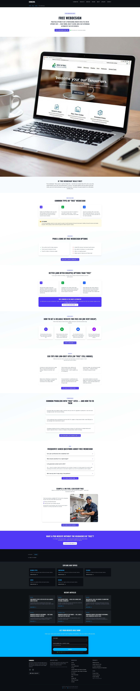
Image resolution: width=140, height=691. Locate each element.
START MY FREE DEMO (69, 543)
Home (30, 5)
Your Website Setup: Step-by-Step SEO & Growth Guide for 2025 (41, 600)
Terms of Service (96, 675)
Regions (60, 580)
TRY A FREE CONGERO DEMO (69, 478)
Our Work (73, 673)
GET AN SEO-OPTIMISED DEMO (69, 388)
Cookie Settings (96, 676)
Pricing (93, 1)
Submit (70, 649)
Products (82, 1)
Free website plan (75, 666)
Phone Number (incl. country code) (61, 643)
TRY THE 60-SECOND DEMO (69, 304)
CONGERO (32, 2)
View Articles (33, 574)
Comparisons (61, 570)
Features (88, 570)
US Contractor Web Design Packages (79, 671)
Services (88, 1)
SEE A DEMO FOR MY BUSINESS (69, 525)
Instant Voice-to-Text (97, 664)
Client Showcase (74, 674)
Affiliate (103, 1)
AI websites (75, 1)
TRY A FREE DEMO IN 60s (61, 30)
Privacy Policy (95, 673)
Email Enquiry (35, 673)
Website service (96, 662)
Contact (109, 1)
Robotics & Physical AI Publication (100, 667)
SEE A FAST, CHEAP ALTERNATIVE (69, 259)
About (98, 1)
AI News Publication (97, 666)
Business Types (33, 570)
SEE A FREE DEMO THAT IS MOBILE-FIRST (69, 435)
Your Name (55, 638)
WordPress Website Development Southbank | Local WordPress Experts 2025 (97, 615)
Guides (36, 5)
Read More (32, 607)
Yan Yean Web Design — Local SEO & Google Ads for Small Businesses (69, 600)
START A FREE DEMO (69, 342)
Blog (33, 5)
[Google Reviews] (33, 670)
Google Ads (73, 678)
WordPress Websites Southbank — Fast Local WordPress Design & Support (41, 615)
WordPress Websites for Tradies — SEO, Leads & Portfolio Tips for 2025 (69, 615)
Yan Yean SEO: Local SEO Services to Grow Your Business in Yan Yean (97, 600)
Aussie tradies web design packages (78, 669)
